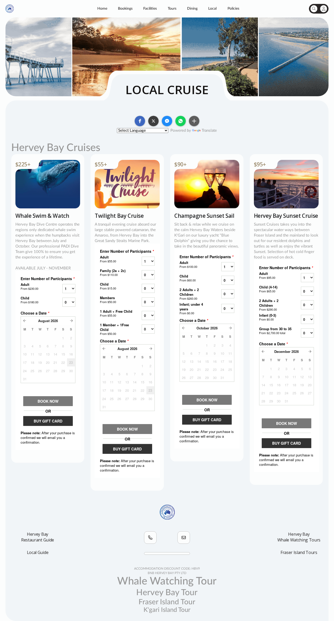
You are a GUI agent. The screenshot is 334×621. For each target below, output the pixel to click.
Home (102, 8)
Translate (209, 130)
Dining (192, 8)
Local (212, 8)
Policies (233, 8)
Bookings (125, 8)
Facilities (150, 8)
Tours (172, 8)
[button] (140, 121)
